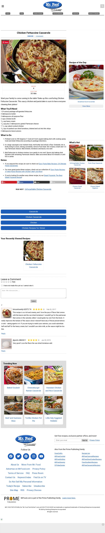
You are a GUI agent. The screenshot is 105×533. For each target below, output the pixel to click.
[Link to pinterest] (26, 456)
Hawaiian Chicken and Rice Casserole (53, 389)
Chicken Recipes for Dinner (33, 228)
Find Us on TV (40, 477)
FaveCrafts (58, 453)
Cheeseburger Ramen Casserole (33, 389)
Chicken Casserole (33, 217)
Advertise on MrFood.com (18, 469)
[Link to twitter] (18, 456)
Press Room (37, 473)
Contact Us (10, 477)
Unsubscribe (39, 486)
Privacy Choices (34, 490)
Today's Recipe (13, 486)
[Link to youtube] (41, 456)
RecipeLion (86, 453)
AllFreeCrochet (60, 456)
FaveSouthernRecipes (90, 462)
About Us (15, 464)
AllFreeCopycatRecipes (90, 456)
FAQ (28, 473)
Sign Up (84, 440)
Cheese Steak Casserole (77, 187)
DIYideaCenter (60, 465)
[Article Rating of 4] (31, 36)
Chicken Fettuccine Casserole (33, 265)
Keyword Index (24, 477)
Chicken (33, 222)
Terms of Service (15, 473)
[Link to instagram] (34, 456)
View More (86, 106)
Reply (3, 334)
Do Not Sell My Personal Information (25, 481)
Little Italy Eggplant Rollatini (54, 419)
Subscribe (26, 486)
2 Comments (39, 36)
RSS (22, 490)
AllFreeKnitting (60, 459)
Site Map (14, 490)
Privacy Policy (38, 469)
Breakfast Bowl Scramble (86, 102)
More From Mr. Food (31, 464)
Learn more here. (69, 498)
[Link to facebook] (11, 456)
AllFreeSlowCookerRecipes (92, 459)
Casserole (33, 211)
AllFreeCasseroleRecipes (91, 465)
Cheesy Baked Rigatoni (95, 187)
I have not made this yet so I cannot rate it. (18, 286)
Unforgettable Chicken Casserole (38, 189)
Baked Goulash (13, 388)
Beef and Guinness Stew (13, 419)
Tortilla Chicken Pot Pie (33, 419)
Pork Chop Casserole (95, 163)
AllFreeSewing (60, 462)
